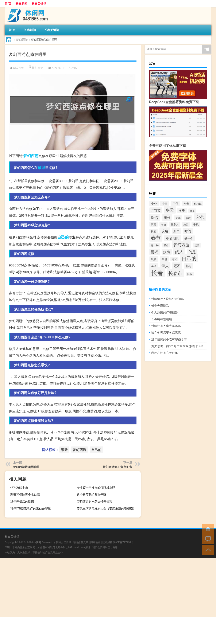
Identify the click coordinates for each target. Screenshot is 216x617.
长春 (157, 272)
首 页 (8, 3)
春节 (156, 237)
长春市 (175, 273)
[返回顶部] (207, 549)
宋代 (200, 217)
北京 (192, 210)
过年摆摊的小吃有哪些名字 (169, 339)
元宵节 (156, 210)
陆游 (189, 274)
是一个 (188, 238)
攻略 (164, 230)
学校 (188, 218)
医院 (155, 217)
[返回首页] (207, 528)
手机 (196, 224)
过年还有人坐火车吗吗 (166, 326)
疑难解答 (107, 542)
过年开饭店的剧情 (22, 501)
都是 (189, 266)
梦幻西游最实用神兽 (26, 467)
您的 (186, 224)
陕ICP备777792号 (123, 542)
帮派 (41, 167)
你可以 (198, 204)
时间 (187, 231)
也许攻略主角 (19, 487)
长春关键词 (39, 3)
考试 (174, 259)
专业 (154, 203)
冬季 (182, 210)
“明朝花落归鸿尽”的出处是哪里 (30, 508)
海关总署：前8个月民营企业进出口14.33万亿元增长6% (179, 346)
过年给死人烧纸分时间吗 (167, 299)
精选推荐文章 (80, 542)
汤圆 (197, 245)
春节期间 (172, 238)
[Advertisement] (108, 587)
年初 (163, 224)
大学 (178, 218)
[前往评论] (207, 539)
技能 (153, 231)
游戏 (154, 251)
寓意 (153, 224)
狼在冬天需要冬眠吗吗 (166, 332)
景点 (166, 245)
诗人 (165, 265)
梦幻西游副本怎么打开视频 (94, 501)
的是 (192, 251)
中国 (164, 204)
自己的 (63, 237)
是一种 (155, 245)
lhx (22, 68)
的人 (179, 251)
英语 (154, 266)
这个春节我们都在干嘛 (91, 494)
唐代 (167, 217)
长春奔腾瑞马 (160, 305)
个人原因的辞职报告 (164, 312)
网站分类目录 (63, 542)
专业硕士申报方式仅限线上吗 (96, 487)
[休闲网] (27, 8)
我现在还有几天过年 (164, 353)
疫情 (166, 251)
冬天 (170, 210)
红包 (164, 259)
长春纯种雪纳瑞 (161, 319)
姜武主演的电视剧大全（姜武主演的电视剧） (106, 508)
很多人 (174, 224)
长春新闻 (21, 3)
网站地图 (95, 542)
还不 (177, 265)
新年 (176, 231)
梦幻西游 (22, 39)
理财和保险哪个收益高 (25, 494)
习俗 (175, 203)
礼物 (154, 259)
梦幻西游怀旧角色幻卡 (117, 467)
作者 (186, 204)
